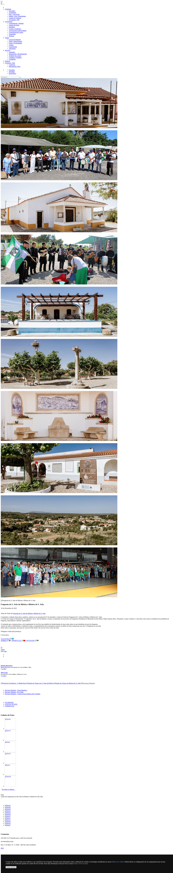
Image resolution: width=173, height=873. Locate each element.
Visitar (7, 38)
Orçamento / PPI (14, 20)
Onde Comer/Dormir (15, 41)
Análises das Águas (15, 56)
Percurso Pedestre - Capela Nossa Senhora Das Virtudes (22, 694)
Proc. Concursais (14, 14)
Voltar (3, 649)
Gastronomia (13, 47)
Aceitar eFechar (11, 867)
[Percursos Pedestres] (88, 683)
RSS (2, 848)
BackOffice (12, 73)
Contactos (12, 65)
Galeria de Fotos (14, 25)
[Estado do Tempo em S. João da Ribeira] (40, 683)
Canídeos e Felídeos (15, 57)
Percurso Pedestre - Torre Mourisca (16, 690)
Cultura (11, 45)
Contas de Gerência (15, 18)
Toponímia (12, 34)
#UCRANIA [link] (30, 640)
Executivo (12, 11)
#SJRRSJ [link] (4, 640)
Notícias (11, 36)
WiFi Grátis (4, 672)
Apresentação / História (16, 23)
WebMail (12, 72)
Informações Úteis (14, 66)
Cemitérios (12, 59)
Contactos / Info (10, 63)
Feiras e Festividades (15, 43)
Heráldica (12, 27)
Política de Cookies (118, 862)
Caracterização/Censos (16, 32)
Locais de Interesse (15, 39)
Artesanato (12, 48)
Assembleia (12, 12)
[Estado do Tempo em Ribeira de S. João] (67, 683)
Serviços (7, 50)
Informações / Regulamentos (18, 54)
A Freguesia (8, 21)
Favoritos (12, 70)
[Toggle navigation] (3, 4)
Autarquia (8, 9)
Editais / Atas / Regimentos (17, 16)
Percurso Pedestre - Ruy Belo (14, 692)
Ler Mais (4, 668)
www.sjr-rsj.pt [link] (5, 639)
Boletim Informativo (7, 665)
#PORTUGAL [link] (16, 640)
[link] (29, 613)
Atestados (12, 52)
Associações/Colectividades (17, 30)
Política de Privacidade (80, 863)
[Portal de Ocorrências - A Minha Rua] (13, 683)
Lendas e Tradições (15, 29)
